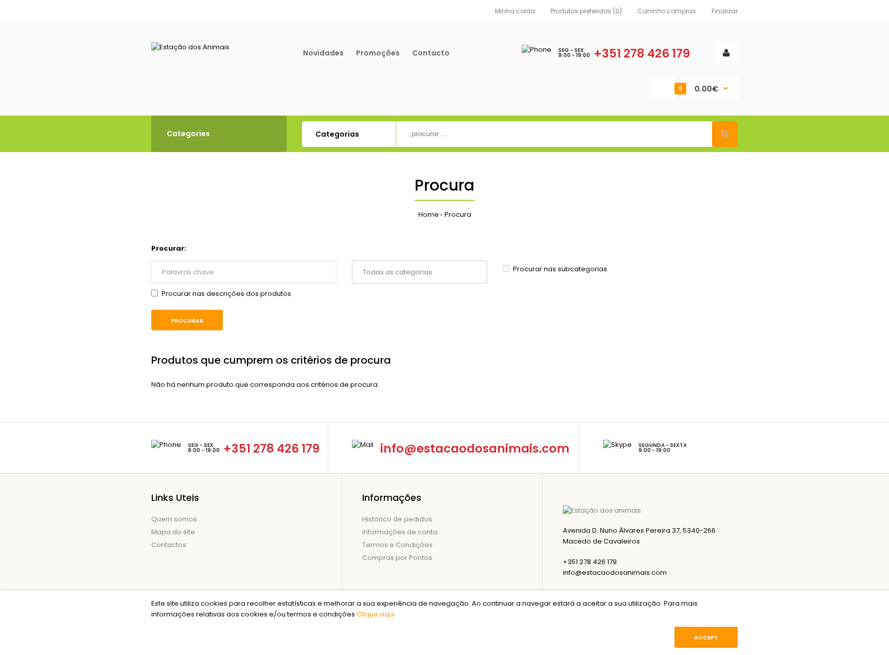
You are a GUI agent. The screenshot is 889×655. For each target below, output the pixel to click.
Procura (457, 214)
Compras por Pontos (397, 558)
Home (428, 214)
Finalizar (725, 11)
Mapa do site (173, 532)
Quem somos (174, 519)
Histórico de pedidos (397, 519)
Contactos (168, 545)
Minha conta (515, 11)
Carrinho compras (666, 11)
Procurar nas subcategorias (560, 269)
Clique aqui (376, 614)
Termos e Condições (397, 545)
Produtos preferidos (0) (586, 11)
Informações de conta (399, 532)
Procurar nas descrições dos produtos (226, 293)
